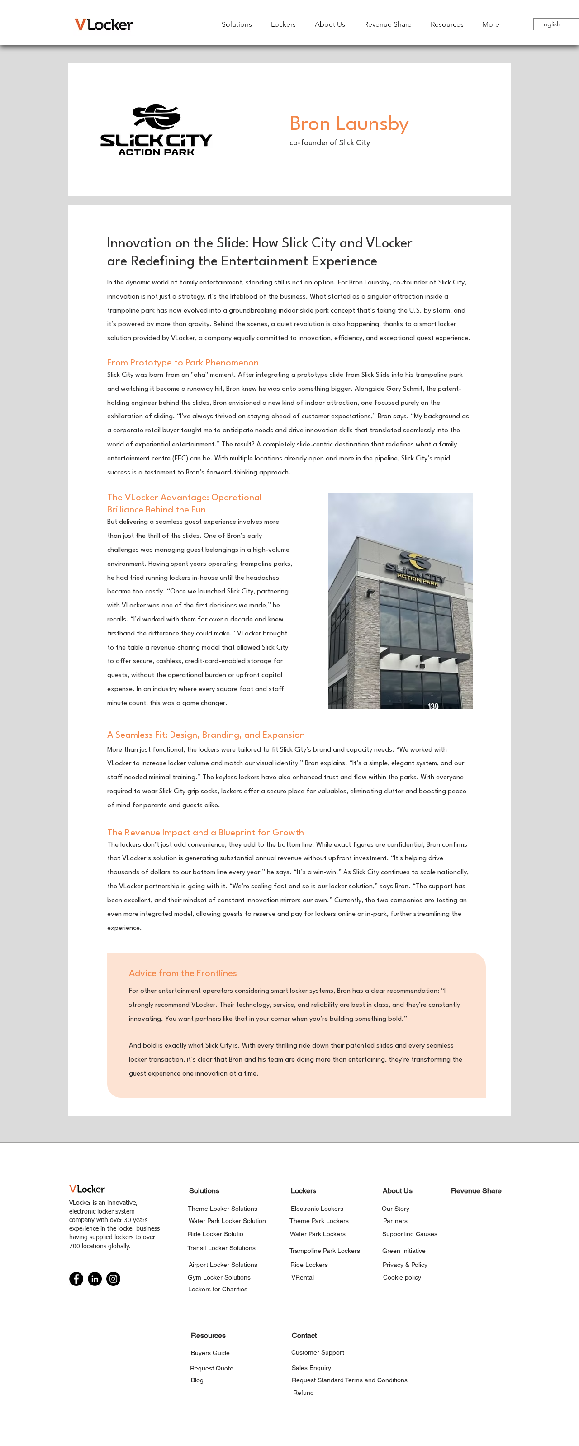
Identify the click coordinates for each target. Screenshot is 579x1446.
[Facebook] (76, 1279)
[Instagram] (113, 1279)
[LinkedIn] (95, 1279)
